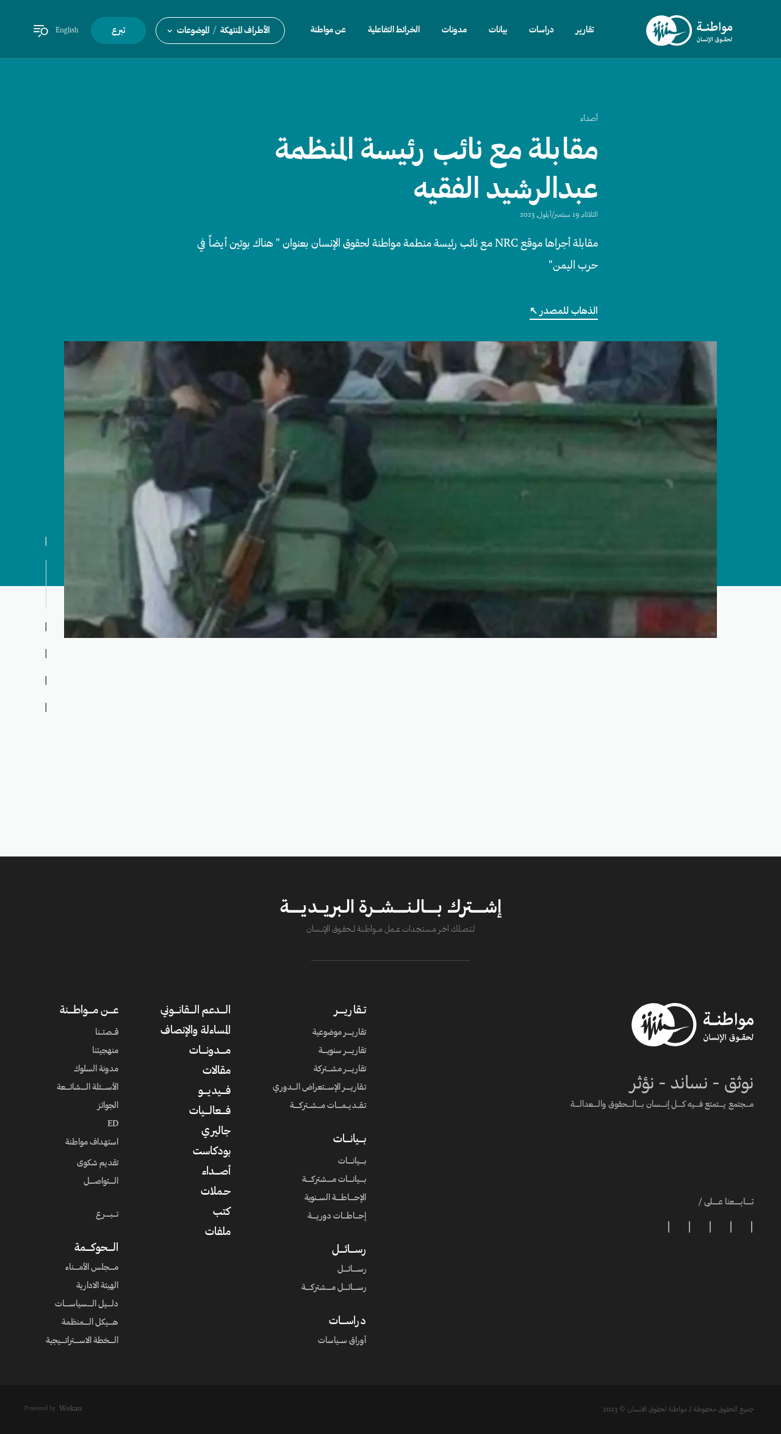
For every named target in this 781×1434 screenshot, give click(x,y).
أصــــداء (216, 1172)
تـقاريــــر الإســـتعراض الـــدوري (319, 1088)
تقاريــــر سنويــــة (342, 1051)
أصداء (589, 119)
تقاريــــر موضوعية (339, 1033)
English (67, 30)
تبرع (118, 31)
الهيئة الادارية (97, 1286)
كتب (222, 1212)
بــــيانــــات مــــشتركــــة (334, 1180)
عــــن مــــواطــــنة (89, 1010)
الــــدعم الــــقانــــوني (195, 1010)
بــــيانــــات (349, 1139)
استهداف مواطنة (91, 1143)
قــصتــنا (106, 1033)
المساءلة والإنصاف (195, 1031)
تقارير (585, 30)
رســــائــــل (349, 1250)
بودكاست (212, 1151)
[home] (689, 30)
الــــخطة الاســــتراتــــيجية (82, 1341)
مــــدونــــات (210, 1051)
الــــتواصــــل (101, 1182)
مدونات (454, 30)
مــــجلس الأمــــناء (91, 1268)
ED (112, 1124)
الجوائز (108, 1106)
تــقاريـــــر (350, 1010)
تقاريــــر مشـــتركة (340, 1069)
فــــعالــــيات (210, 1111)
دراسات (541, 30)
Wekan (70, 1409)
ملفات (218, 1232)
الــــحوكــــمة (96, 1248)
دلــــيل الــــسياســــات (86, 1304)
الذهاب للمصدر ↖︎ (564, 311)
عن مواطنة (328, 30)
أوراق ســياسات (342, 1341)
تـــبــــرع (107, 1215)
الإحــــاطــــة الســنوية (335, 1198)
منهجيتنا (105, 1051)
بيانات (498, 30)
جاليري (216, 1131)
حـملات (216, 1192)
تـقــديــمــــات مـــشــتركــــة (328, 1106)
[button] (220, 30)
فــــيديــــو (214, 1091)
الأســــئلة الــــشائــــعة (87, 1088)
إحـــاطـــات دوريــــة (337, 1216)
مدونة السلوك (96, 1069)
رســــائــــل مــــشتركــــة (333, 1288)
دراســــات (347, 1321)
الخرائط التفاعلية (394, 30)
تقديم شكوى (97, 1163)
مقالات (217, 1071)
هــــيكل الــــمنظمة (90, 1323)
